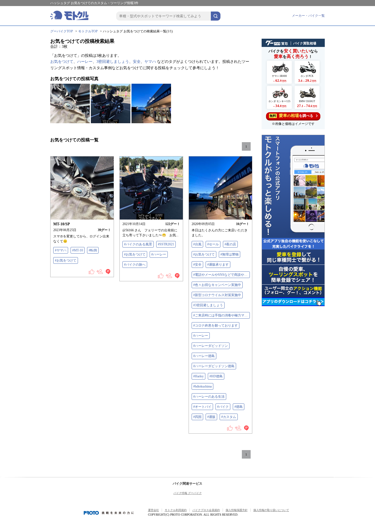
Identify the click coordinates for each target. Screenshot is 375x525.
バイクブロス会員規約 (206, 510)
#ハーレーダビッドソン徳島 (213, 366)
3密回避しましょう (112, 62)
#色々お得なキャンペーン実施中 (217, 285)
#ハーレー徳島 (204, 356)
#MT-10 (77, 250)
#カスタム (228, 417)
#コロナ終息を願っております (215, 325)
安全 (137, 62)
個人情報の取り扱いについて (271, 510)
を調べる (291, 115)
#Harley (198, 376)
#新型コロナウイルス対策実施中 (217, 295)
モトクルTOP (88, 31)
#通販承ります (218, 264)
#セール (213, 244)
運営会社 (153, 510)
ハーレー (85, 62)
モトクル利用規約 (176, 510)
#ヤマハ (60, 250)
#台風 (197, 244)
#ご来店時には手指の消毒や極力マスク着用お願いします (221, 315)
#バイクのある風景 (138, 244)
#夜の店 (230, 244)
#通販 (211, 417)
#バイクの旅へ (134, 264)
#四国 (197, 417)
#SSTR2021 (166, 244)
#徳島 (238, 407)
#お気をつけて (65, 260)
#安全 (197, 264)
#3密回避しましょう (208, 305)
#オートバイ (202, 407)
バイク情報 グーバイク (187, 493)
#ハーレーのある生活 (209, 396)
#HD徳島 (216, 376)
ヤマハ (150, 62)
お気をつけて (61, 62)
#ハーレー (158, 254)
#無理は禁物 (229, 254)
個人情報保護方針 (237, 510)
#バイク (223, 407)
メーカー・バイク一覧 (308, 16)
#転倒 (93, 250)
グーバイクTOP (61, 31)
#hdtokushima (202, 386)
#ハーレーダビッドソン (210, 346)
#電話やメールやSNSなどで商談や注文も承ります (221, 275)
